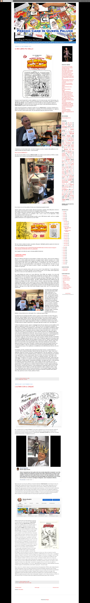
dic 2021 (66, 221)
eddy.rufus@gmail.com (66, 117)
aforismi (63, 122)
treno (72, 194)
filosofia (67, 158)
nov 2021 (66, 223)
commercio (66, 141)
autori (72, 129)
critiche (63, 144)
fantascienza (64, 155)
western (70, 198)
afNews (64, 282)
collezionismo (71, 140)
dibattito (72, 147)
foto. (62, 159)
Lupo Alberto (67, 168)
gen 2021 (66, 245)
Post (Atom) (21, 589)
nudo (67, 174)
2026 (64, 211)
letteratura (63, 167)
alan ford (70, 122)
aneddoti (63, 125)
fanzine (71, 155)
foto (72, 158)
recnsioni (63, 183)
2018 (64, 250)
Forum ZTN (65, 270)
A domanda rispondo (35, 42)
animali (69, 125)
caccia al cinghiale (66, 136)
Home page (37, 587)
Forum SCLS (65, 269)
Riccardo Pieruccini (66, 278)
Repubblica (64, 184)
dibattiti (68, 147)
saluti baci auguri (65, 187)
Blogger (47, 599)
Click (42, 42)
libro (72, 167)
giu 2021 (66, 236)
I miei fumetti (27, 42)
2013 (64, 258)
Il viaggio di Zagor (66, 285)
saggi (66, 185)
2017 (64, 252)
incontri (66, 164)
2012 (64, 260)
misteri (67, 170)
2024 (64, 215)
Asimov (68, 127)
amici (68, 124)
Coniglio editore (66, 288)
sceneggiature (65, 189)
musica (63, 173)
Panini (63, 175)
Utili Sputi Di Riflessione (59, 42)
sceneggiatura (64, 188)
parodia (66, 175)
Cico (67, 139)
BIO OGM (46, 42)
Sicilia (72, 190)
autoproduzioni (64, 129)
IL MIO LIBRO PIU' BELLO (24, 49)
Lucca (63, 168)
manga (63, 169)
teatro (63, 194)
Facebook (64, 154)
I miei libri (21, 42)
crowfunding (68, 144)
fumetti (68, 159)
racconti (63, 180)
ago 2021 (66, 233)
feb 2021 (66, 243)
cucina (73, 144)
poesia (70, 175)
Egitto (64, 152)
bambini (65, 132)
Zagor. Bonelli (71, 199)
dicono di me (27, 582)
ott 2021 (65, 224)
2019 (64, 248)
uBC (64, 281)
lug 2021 (66, 235)
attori (72, 127)
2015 (64, 255)
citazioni (65, 140)
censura (63, 139)
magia (72, 168)
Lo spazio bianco (66, 277)
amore (71, 124)
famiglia (70, 154)
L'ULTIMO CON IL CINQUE (24, 387)
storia (71, 191)
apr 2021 (66, 240)
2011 (64, 262)
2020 (64, 247)
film (63, 158)
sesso (68, 190)
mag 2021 (66, 238)
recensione (70, 180)
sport (67, 191)
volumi (66, 198)
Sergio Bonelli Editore (67, 287)
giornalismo (70, 162)
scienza (72, 189)
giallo (73, 161)
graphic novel (64, 163)
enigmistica (69, 152)
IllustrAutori (65, 275)
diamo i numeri (71, 146)
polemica (63, 176)
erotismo (63, 153)
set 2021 (66, 226)
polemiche (71, 176)
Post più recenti (18, 587)
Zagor (30, 582)
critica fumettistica (66, 142)
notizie (73, 173)
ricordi (68, 184)
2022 (64, 218)
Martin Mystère (69, 169)
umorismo (71, 195)
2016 (64, 253)
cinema (72, 139)
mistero (71, 170)
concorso (71, 141)
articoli (63, 127)
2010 (64, 263)
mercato (63, 170)
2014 (64, 257)
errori (68, 153)
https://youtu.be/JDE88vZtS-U (21, 152)
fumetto (63, 161)
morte (63, 171)
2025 (64, 213)
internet (72, 164)
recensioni (25, 379)
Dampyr (72, 145)
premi (63, 179)
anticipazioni (64, 126)
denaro (65, 146)
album (63, 124)
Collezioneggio (66, 284)
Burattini (20, 379)
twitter (66, 195)
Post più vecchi (56, 587)
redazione (70, 183)
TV (62, 195)
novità (64, 174)
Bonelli (20, 582)
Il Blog (16, 42)
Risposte (72, 184)
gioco (65, 162)
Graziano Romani (66, 279)
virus (70, 196)
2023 (64, 216)
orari (70, 174)
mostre (67, 171)
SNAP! (51, 42)
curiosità (65, 145)
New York (68, 173)
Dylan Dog (67, 151)
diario (65, 147)
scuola (64, 190)
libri (22, 379)
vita (73, 196)
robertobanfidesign (67, 293)
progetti (70, 179)
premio (66, 179)
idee (73, 163)
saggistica (70, 185)
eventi (71, 153)
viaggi (66, 196)
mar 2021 (66, 241)
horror (69, 163)
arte (71, 126)
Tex (67, 194)
